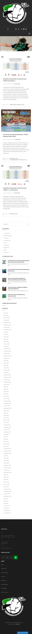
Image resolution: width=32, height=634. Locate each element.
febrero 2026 (7, 317)
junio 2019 (6, 474)
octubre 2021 (7, 429)
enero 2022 (6, 422)
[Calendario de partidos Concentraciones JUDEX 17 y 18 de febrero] (16, 175)
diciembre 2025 (7, 322)
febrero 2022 (7, 420)
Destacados (18, 104)
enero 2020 (6, 463)
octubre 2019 (7, 470)
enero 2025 (6, 346)
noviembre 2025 (7, 325)
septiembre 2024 (7, 355)
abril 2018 (6, 503)
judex (23, 159)
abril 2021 (6, 439)
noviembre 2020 (7, 451)
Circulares (6, 238)
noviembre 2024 (7, 351)
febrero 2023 (7, 398)
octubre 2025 (7, 327)
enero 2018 (6, 508)
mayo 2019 (6, 477)
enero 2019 (6, 486)
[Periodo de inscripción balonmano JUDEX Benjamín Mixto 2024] (16, 120)
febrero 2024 (7, 370)
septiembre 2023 (7, 382)
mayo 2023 (6, 391)
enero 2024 (6, 372)
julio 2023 (6, 386)
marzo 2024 (6, 367)
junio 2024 (6, 360)
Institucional (6, 247)
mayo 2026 (6, 315)
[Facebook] (21, 29)
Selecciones (6, 252)
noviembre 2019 (7, 467)
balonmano (13, 159)
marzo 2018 (6, 505)
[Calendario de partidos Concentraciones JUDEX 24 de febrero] (16, 66)
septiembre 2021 (7, 432)
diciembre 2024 (7, 348)
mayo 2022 (6, 415)
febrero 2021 (7, 444)
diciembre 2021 (7, 425)
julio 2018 (6, 498)
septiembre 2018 (7, 496)
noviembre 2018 (7, 491)
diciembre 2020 (7, 448)
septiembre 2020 (7, 453)
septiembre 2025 (7, 329)
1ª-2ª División (7, 233)
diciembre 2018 (7, 489)
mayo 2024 (6, 363)
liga (26, 159)
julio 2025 (6, 332)
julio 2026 (6, 313)
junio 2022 (6, 413)
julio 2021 (6, 436)
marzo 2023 (6, 396)
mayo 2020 (6, 458)
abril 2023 (6, 394)
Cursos (5, 242)
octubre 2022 (7, 405)
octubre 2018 (7, 494)
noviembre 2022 (7, 403)
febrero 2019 (7, 484)
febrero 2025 (7, 344)
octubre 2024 (7, 353)
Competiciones (13, 104)
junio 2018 (6, 501)
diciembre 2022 (7, 401)
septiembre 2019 (7, 472)
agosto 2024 (6, 358)
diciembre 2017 (7, 510)
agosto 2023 (6, 384)
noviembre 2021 (7, 427)
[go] (28, 224)
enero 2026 (6, 320)
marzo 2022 (6, 417)
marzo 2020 (6, 460)
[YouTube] (26, 29)
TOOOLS (18, 624)
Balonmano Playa (8, 235)
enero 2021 (6, 446)
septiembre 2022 (7, 408)
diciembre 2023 (7, 375)
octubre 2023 (7, 379)
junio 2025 (6, 334)
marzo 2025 (6, 341)
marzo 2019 (6, 482)
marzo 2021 (6, 441)
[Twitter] (24, 29)
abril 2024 (6, 365)
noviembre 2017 (7, 513)
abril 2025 (6, 339)
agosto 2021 (6, 434)
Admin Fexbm (17, 83)
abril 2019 (6, 479)
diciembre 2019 (7, 465)
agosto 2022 (6, 410)
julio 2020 (6, 455)
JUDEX (23, 104)
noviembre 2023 (7, 377)
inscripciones (19, 159)
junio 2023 (6, 389)
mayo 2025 (6, 337)
